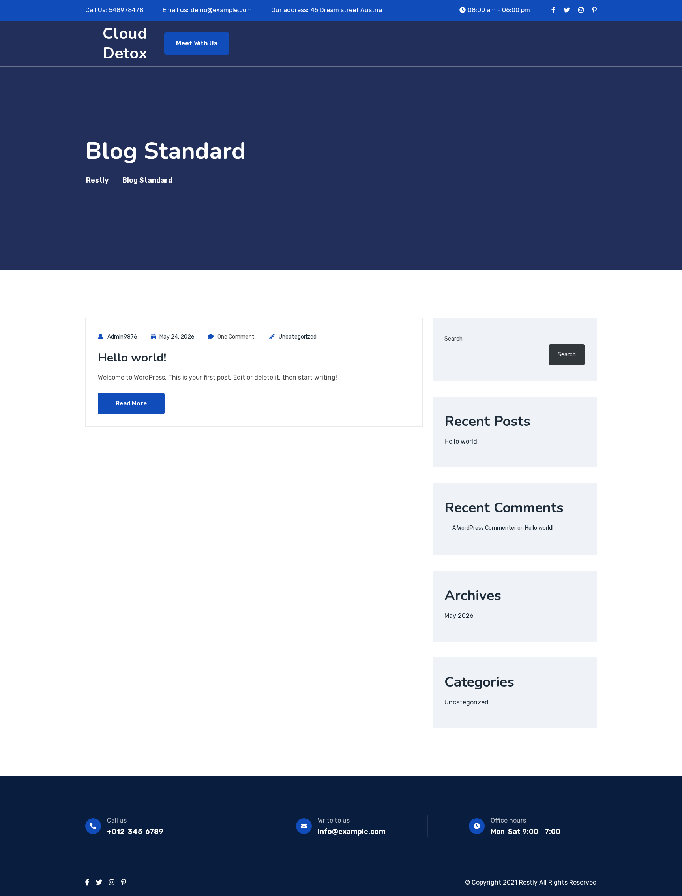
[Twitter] (99, 882)
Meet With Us (196, 43)
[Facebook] (87, 882)
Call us (117, 820)
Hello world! (132, 358)
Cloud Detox (125, 43)
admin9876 (122, 336)
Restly (97, 180)
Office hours (508, 820)
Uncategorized (298, 336)
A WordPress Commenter (484, 528)
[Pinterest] (123, 882)
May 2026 (459, 615)
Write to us (334, 820)
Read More (131, 403)
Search (453, 338)
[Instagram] (111, 882)
